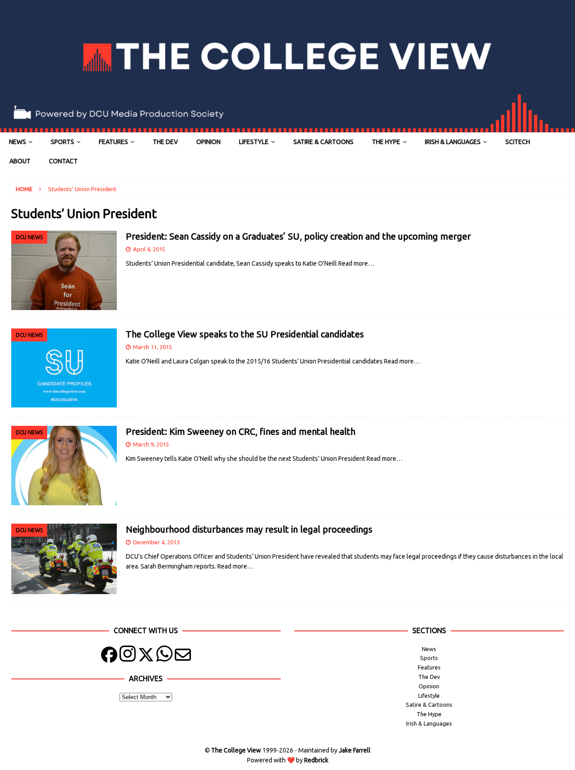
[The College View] (287, 127)
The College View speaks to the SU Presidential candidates (245, 334)
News (17, 141)
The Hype (386, 141)
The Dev (165, 141)
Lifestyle (254, 141)
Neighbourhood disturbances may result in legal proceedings (249, 529)
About (20, 161)
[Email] (183, 657)
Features (113, 141)
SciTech (517, 141)
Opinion (208, 141)
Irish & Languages (453, 141)
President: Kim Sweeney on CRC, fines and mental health (240, 431)
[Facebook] (109, 657)
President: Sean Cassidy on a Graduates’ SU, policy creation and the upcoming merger (298, 236)
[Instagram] (127, 657)
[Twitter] (146, 657)
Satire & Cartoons (323, 141)
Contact (63, 161)
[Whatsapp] (164, 657)
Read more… (356, 263)
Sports (62, 141)
